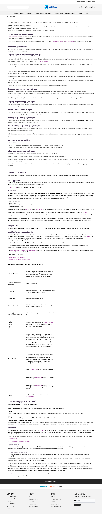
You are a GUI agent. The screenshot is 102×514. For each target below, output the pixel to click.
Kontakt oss (84, 1)
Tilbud (86, 13)
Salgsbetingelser (33, 504)
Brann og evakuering (19, 13)
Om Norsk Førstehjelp (34, 506)
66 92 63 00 (11, 506)
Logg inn (93, 1)
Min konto (89, 1)
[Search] (27, 7)
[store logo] (51, 7)
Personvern (12, 16)
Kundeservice (79, 1)
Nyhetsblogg (32, 496)
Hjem (8, 16)
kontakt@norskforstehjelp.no (13, 509)
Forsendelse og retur (33, 499)
